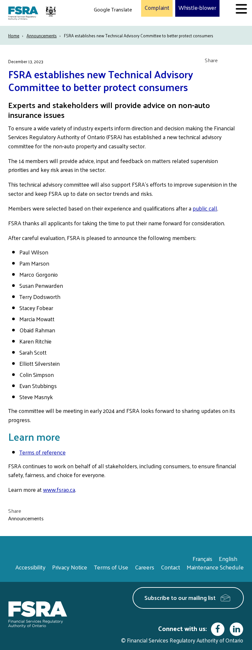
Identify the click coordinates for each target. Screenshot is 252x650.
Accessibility (30, 567)
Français (202, 558)
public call (205, 208)
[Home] (32, 13)
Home (13, 35)
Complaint (156, 7)
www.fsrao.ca (59, 489)
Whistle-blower (197, 7)
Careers (144, 567)
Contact (170, 567)
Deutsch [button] (104, 24)
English (228, 558)
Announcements (42, 35)
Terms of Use (111, 567)
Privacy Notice (69, 567)
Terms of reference (42, 452)
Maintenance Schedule (215, 567)
